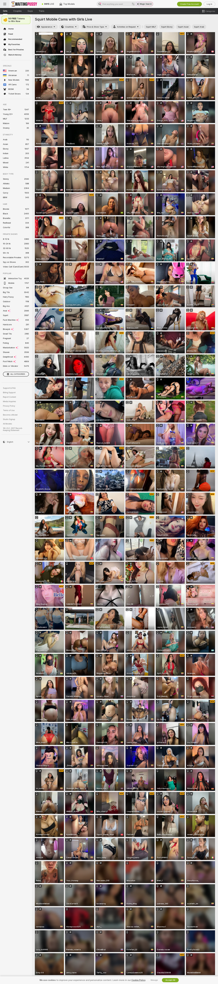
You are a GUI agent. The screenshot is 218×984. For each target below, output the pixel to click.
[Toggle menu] (4, 4)
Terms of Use (9, 410)
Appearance (46, 27)
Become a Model (10, 415)
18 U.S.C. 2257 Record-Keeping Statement (13, 429)
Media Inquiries (9, 401)
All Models (7, 424)
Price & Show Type (95, 27)
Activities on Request (126, 27)
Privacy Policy (9, 406)
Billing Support (9, 393)
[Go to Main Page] (24, 4)
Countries (69, 27)
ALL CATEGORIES (17, 374)
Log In (209, 4)
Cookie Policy (138, 980)
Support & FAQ (9, 388)
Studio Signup (9, 419)
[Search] (133, 4)
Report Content (9, 397)
